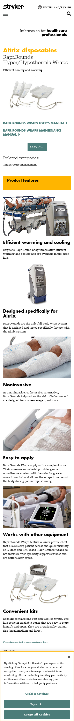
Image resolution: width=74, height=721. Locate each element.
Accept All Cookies (37, 714)
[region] (37, 686)
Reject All (37, 704)
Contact (37, 147)
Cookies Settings (37, 693)
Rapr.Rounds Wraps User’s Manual (33, 123)
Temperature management (20, 164)
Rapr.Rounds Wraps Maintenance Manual (32, 132)
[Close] (69, 656)
